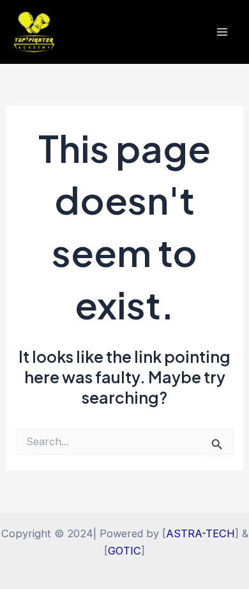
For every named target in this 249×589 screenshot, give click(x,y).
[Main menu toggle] (221, 32)
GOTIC (124, 550)
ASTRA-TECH (200, 533)
